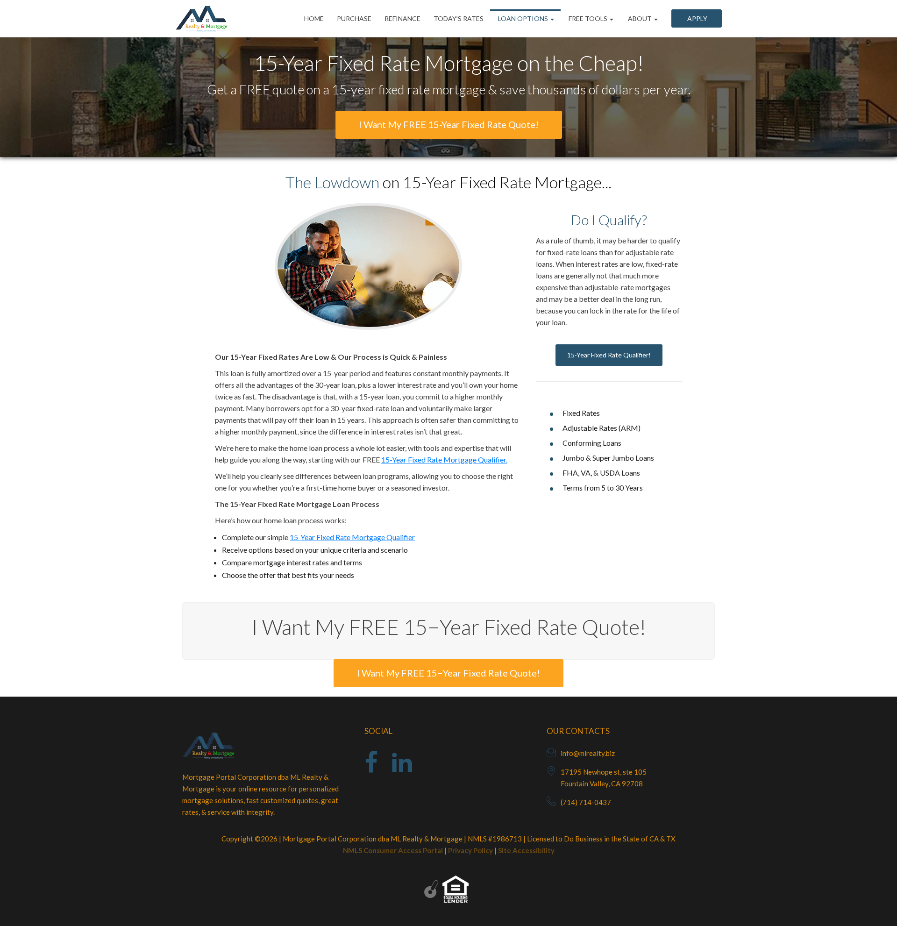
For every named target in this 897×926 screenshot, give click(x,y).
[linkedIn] (402, 768)
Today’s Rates (459, 18)
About (639, 18)
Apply (696, 18)
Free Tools (588, 18)
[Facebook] (371, 768)
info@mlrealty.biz (588, 753)
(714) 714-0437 (586, 802)
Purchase (354, 18)
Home (314, 18)
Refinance (402, 18)
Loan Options (523, 18)
